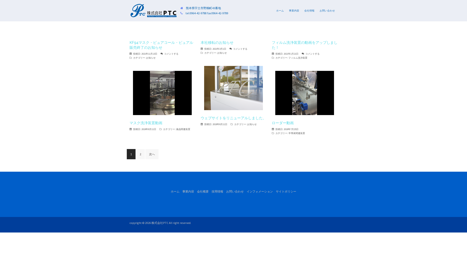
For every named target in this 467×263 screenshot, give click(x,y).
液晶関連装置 (183, 129)
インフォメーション (260, 191)
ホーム (280, 10)
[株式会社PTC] (154, 10)
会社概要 (203, 191)
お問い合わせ (327, 10)
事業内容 (294, 10)
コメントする (171, 53)
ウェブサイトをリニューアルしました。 (233, 118)
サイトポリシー (286, 191)
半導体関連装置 (296, 133)
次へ (152, 154)
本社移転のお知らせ (217, 42)
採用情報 (217, 191)
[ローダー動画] (304, 92)
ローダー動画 (283, 123)
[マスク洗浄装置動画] (162, 92)
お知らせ (151, 57)
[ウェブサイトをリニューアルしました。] (233, 87)
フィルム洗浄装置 (297, 57)
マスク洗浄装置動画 (146, 123)
